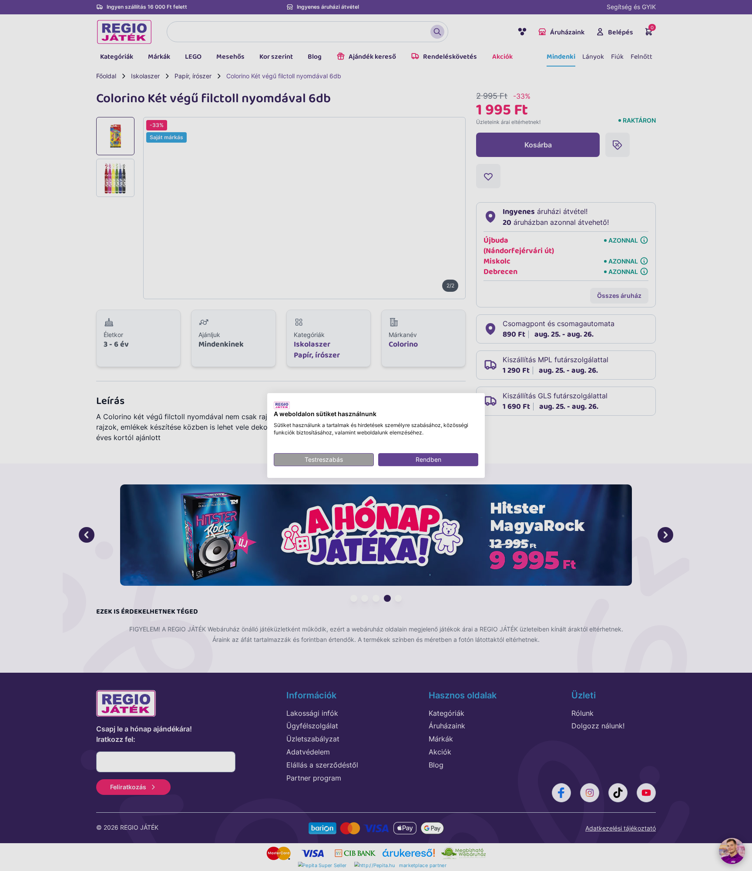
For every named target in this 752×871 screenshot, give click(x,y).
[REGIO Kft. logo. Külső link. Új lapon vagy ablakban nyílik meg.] (282, 405)
